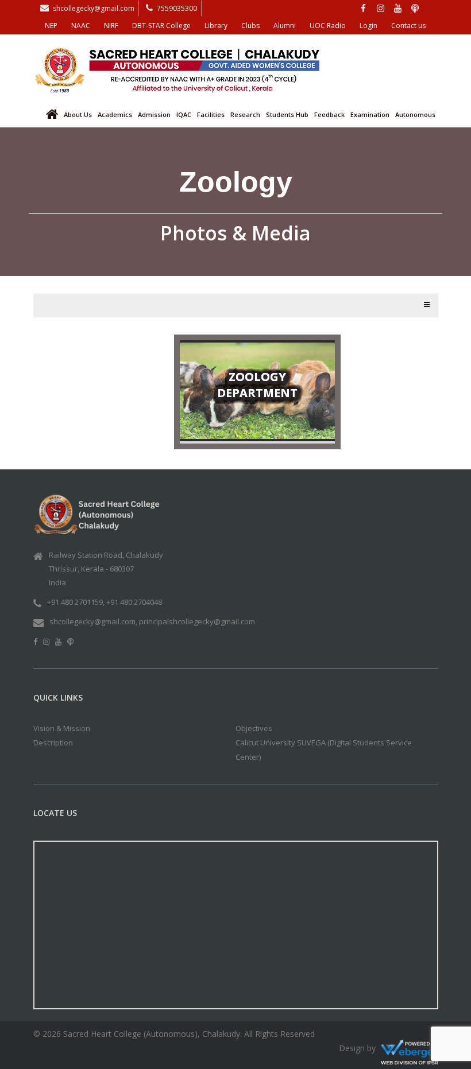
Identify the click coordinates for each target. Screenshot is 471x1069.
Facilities (211, 114)
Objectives (253, 728)
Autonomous (415, 114)
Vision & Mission (61, 728)
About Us (78, 114)
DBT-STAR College (161, 25)
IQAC (183, 114)
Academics (115, 114)
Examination (369, 114)
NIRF (111, 25)
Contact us (408, 25)
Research (245, 114)
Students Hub (287, 114)
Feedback (329, 114)
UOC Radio (328, 25)
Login (368, 25)
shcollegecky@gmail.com (93, 8)
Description (53, 742)
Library (215, 25)
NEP (51, 25)
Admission (154, 114)
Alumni (284, 25)
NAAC (80, 25)
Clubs (250, 25)
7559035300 (177, 8)
